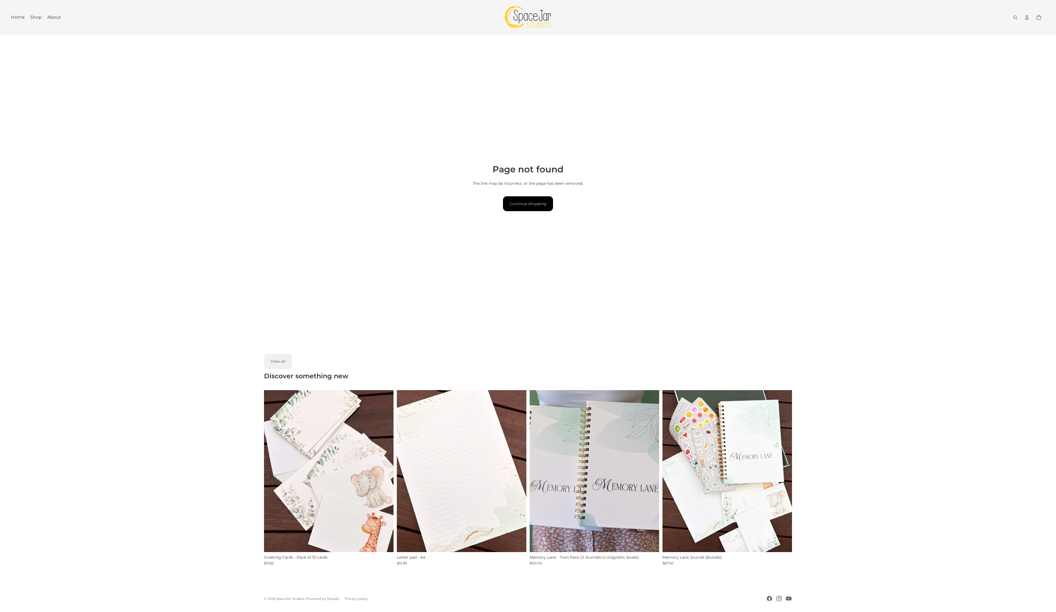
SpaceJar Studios (290, 599)
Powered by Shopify (322, 599)
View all (278, 361)
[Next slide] (385, 471)
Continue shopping (528, 203)
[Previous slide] (272, 471)
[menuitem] (18, 17)
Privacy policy (356, 599)
